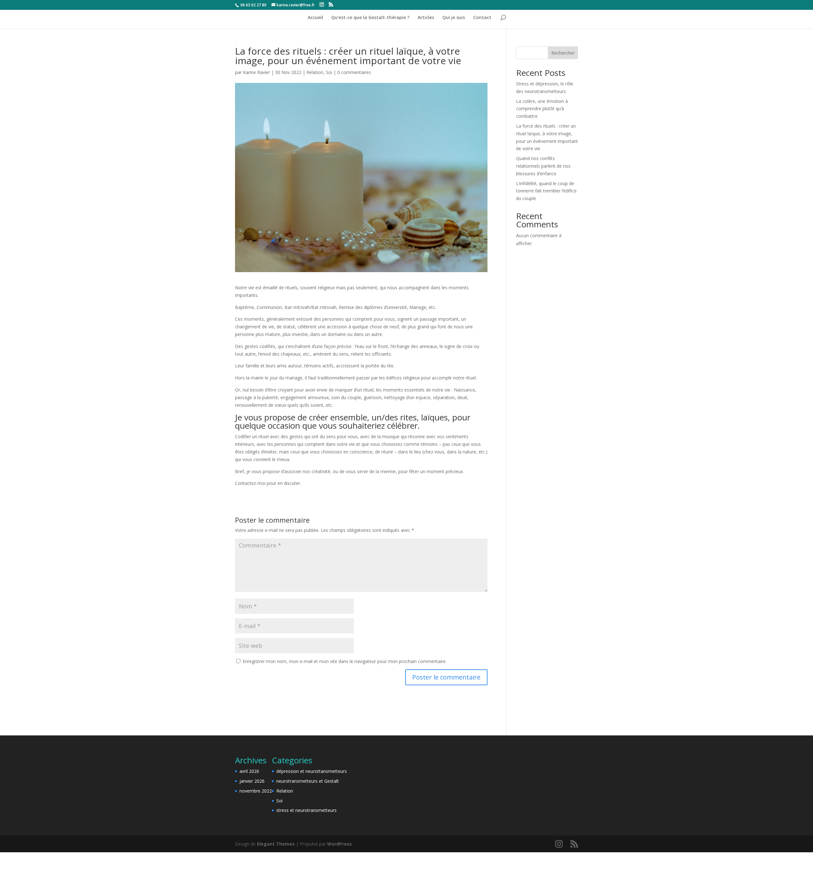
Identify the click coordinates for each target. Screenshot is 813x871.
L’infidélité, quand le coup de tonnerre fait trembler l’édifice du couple (546, 191)
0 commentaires (354, 72)
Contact (482, 17)
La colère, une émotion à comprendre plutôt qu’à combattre (542, 108)
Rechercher (562, 53)
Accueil (315, 17)
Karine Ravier (256, 72)
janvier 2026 (252, 781)
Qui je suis (453, 17)
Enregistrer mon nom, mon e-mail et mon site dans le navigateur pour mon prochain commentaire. (345, 661)
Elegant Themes (276, 844)
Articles (426, 17)
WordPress (339, 844)
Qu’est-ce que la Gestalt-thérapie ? (370, 17)
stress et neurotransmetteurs (306, 810)
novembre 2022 (255, 791)
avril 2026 (249, 771)
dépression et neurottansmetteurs (311, 771)
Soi (329, 72)
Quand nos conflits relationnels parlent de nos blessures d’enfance (543, 166)
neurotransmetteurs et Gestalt (307, 781)
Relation (314, 72)
